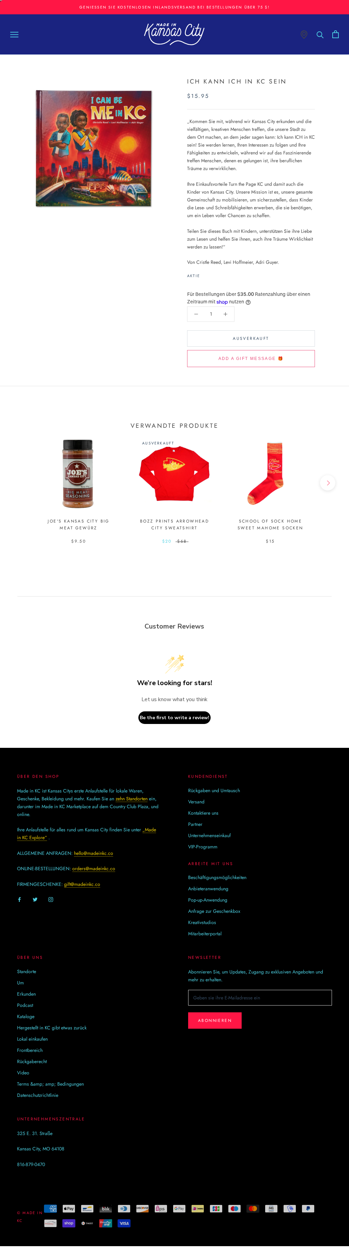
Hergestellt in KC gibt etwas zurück (52, 1027)
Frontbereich (30, 1050)
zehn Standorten (132, 798)
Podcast (25, 1005)
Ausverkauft (251, 338)
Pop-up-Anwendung (207, 899)
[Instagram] (50, 899)
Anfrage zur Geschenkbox (214, 911)
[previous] (21, 482)
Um (20, 982)
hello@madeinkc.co (93, 853)
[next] (327, 482)
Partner (195, 824)
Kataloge (25, 1016)
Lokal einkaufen (32, 1039)
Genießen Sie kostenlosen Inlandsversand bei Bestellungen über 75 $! (174, 7)
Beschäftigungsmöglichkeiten (217, 877)
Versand (196, 801)
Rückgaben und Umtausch (214, 790)
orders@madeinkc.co (93, 868)
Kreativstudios (202, 922)
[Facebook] (206, 274)
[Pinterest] (224, 274)
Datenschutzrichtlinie (37, 1095)
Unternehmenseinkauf (209, 835)
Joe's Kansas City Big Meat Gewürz (78, 524)
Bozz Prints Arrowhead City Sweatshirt (174, 524)
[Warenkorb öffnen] (335, 34)
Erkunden (26, 994)
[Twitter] (215, 274)
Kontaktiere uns (203, 813)
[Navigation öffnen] (14, 34)
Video (23, 1072)
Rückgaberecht (32, 1061)
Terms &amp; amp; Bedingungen (50, 1084)
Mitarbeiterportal (205, 933)
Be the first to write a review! (174, 717)
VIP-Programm (202, 846)
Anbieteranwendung (208, 888)
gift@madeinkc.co (82, 884)
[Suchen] (320, 34)
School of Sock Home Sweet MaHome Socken (270, 524)
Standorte (26, 971)
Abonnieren (215, 1020)
